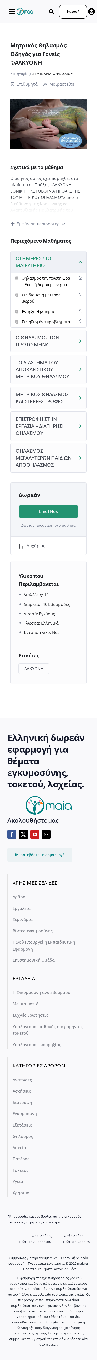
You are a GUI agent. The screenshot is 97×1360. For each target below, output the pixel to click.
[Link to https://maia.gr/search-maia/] (51, 11)
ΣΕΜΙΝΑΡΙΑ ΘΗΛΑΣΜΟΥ (52, 73)
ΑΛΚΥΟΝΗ (34, 668)
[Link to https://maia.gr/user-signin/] (91, 11)
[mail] (46, 834)
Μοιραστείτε (61, 84)
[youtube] (34, 834)
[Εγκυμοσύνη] (25, 10)
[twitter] (23, 834)
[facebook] (11, 834)
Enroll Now (48, 511)
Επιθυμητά (27, 84)
